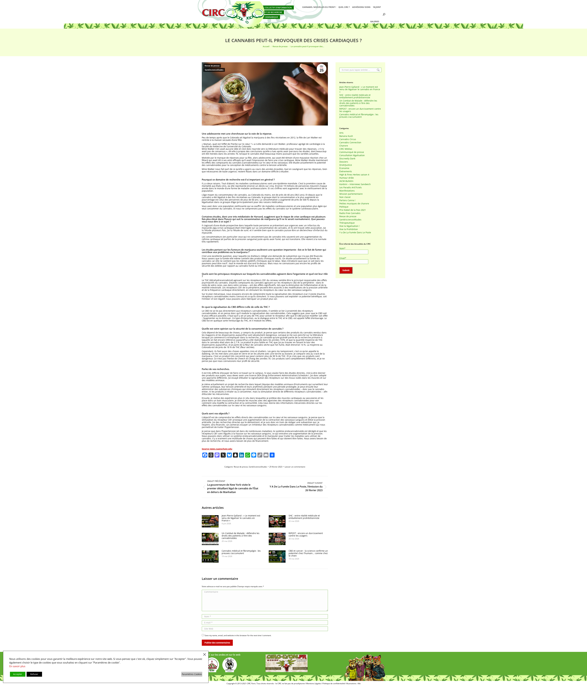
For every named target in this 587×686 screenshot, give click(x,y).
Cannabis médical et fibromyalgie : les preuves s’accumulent (241, 552)
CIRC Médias (345, 149)
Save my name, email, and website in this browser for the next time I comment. (238, 635)
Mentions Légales (313, 683)
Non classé (345, 197)
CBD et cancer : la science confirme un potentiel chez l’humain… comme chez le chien (308, 553)
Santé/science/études (214, 70)
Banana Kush (346, 136)
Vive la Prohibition (348, 229)
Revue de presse (212, 66)
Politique (343, 207)
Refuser (34, 674)
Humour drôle (346, 178)
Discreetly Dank (347, 158)
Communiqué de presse (351, 152)
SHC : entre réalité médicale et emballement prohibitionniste (304, 516)
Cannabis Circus (347, 139)
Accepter (17, 674)
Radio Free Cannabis (349, 213)
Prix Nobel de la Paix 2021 (352, 210)
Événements (345, 171)
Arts (341, 133)
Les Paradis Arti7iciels (350, 187)
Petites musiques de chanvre (354, 203)
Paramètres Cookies (192, 674)
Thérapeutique (347, 223)
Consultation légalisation (352, 155)
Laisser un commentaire (295, 467)
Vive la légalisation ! (349, 226)
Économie (344, 168)
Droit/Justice (345, 165)
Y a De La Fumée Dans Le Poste (355, 232)
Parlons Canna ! (347, 200)
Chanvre (343, 145)
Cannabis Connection (350, 142)
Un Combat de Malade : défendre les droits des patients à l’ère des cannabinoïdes (240, 535)
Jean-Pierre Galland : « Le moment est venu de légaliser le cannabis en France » (241, 518)
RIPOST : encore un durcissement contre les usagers (306, 534)
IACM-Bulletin (346, 181)
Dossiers (343, 162)
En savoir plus (17, 666)
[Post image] (210, 521)
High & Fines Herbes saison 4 (354, 174)
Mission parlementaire (351, 194)
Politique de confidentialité (334, 683)
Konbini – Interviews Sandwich (355, 184)
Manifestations (347, 190)
